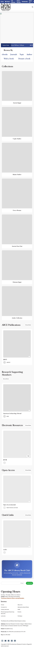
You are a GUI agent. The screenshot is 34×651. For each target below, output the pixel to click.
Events (19, 612)
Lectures (3, 616)
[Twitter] (11, 640)
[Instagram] (2, 640)
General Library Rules (23, 607)
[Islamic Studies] (17, 160)
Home (2, 604)
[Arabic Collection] (17, 303)
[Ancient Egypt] (17, 88)
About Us (20, 604)
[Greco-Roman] (17, 196)
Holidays (20, 616)
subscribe (29, 583)
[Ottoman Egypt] (17, 267)
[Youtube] (5, 640)
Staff (19, 609)
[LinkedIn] (15, 640)
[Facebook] (8, 640)
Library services (5, 609)
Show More (28, 325)
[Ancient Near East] (17, 231)
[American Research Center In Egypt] (5, 7)
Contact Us (4, 607)
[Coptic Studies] (17, 124)
